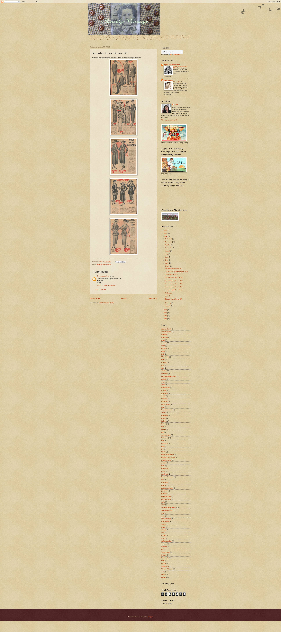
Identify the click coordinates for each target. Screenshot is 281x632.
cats (162, 368)
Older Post (152, 298)
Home (124, 298)
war (162, 572)
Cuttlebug (164, 399)
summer (164, 544)
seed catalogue (166, 519)
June (167, 257)
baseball (164, 348)
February (168, 303)
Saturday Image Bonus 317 (173, 299)
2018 (165, 230)
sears (163, 516)
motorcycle (164, 468)
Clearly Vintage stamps (168, 376)
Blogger (150, 617)
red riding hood (166, 499)
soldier (163, 535)
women (108, 265)
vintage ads (165, 566)
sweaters (164, 547)
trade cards (164, 558)
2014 (165, 236)
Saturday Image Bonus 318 (173, 287)
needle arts (164, 474)
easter (163, 413)
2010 (165, 319)
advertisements (166, 332)
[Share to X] (120, 262)
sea (162, 513)
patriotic (163, 485)
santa (163, 505)
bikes (163, 351)
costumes (164, 393)
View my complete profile (169, 120)
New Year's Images (167, 477)
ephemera (164, 415)
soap (162, 533)
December (168, 239)
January (168, 306)
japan (163, 446)
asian (163, 346)
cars (162, 365)
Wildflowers (168, 293)
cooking (163, 390)
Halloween (164, 438)
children (163, 371)
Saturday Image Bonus (168, 507)
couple (163, 396)
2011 (165, 316)
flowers (163, 424)
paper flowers (168, 80)
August (167, 251)
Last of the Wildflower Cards (174, 290)
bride (162, 359)
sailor (163, 502)
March (167, 266)
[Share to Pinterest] (124, 262)
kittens (163, 452)
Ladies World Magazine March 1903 (176, 272)
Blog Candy (165, 357)
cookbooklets (165, 387)
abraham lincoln (166, 329)
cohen (163, 385)
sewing (163, 524)
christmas (164, 373)
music (163, 471)
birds (162, 354)
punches (164, 493)
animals (163, 343)
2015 (165, 233)
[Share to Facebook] (122, 262)
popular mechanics (167, 488)
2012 (165, 313)
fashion (99, 265)
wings (163, 574)
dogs (162, 407)
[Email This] (116, 262)
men (104, 265)
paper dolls (164, 482)
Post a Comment (100, 289)
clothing (163, 379)
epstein (163, 418)
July (166, 254)
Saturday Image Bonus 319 (173, 284)
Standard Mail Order (171, 275)
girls (162, 432)
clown (163, 382)
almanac (164, 334)
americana (164, 337)
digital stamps (165, 404)
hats (162, 440)
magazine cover (166, 460)
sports (163, 538)
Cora (176, 104)
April (167, 263)
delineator (164, 401)
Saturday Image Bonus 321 (173, 268)
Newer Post (95, 298)
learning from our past (168, 457)
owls (162, 479)
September (169, 248)
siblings (163, 530)
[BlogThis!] (118, 262)
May (166, 260)
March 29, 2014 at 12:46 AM (106, 285)
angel (163, 340)
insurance (164, 443)
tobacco (163, 555)
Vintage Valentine (166, 569)
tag (162, 549)
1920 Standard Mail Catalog (173, 278)
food (162, 426)
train (162, 560)
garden (163, 429)
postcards (164, 491)
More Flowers (169, 296)
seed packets (165, 521)
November (168, 242)
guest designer (166, 435)
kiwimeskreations (103, 276)
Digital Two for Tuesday (172, 65)
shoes (163, 527)
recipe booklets (166, 496)
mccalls (163, 463)
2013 (165, 310)
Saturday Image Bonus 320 (173, 281)
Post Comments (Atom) (106, 303)
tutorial (163, 563)
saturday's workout (167, 510)
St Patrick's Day (166, 541)
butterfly (164, 362)
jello (162, 449)
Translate (177, 55)
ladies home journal (167, 454)
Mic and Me (176, 82)
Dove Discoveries (167, 410)
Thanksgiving (165, 552)
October (168, 245)
